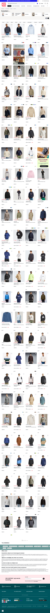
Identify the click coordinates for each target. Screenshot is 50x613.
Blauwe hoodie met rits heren (13, 546)
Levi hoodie (4, 548)
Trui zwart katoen (5, 546)
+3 (35, 104)
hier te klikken (36, 581)
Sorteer (3, 22)
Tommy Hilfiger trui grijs (37, 546)
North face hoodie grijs (45, 546)
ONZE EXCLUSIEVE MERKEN (29, 591)
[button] (47, 3)
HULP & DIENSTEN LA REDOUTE (17, 591)
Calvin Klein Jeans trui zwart (29, 546)
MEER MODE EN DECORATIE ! (42, 591)
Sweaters (14, 8)
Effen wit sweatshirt (21, 546)
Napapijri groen (9, 548)
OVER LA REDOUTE (4, 591)
